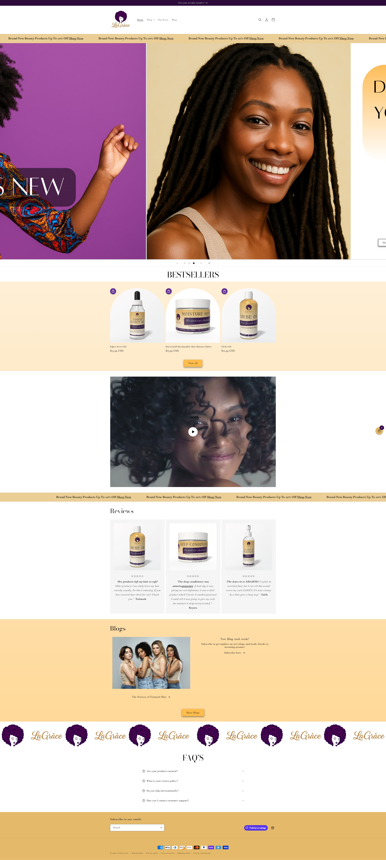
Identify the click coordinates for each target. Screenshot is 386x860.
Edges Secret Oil (118, 346)
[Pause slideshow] (208, 263)
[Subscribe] (161, 827)
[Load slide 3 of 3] (193, 263)
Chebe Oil (226, 346)
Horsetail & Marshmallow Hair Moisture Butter (189, 346)
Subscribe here (232, 652)
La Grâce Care (122, 853)
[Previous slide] (177, 263)
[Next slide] (201, 263)
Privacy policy (152, 853)
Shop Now (135, 38)
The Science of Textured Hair (149, 696)
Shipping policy (183, 853)
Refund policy (137, 853)
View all (193, 363)
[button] (150, 20)
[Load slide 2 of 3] (189, 263)
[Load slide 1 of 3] (184, 263)
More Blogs (193, 712)
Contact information (202, 853)
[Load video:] (193, 432)
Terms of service (167, 853)
